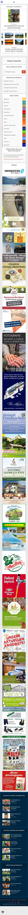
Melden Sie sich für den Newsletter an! (13, 159)
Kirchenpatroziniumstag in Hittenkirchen (16, 870)
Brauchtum (14, 24)
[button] (3, 912)
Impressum (3, 899)
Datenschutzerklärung (21, 899)
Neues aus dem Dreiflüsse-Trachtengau (16, 821)
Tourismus (14, 47)
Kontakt (8, 899)
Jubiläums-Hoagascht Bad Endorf (15, 814)
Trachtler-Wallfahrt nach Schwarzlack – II (15, 800)
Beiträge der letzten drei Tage (11, 84)
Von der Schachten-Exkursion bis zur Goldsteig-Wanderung (16, 835)
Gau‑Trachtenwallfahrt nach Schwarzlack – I (16, 877)
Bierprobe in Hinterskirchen (16, 883)
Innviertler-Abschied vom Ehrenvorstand (15, 807)
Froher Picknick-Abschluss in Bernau (16, 849)
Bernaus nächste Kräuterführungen (14, 842)
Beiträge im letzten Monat (10, 91)
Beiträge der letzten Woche (11, 87)
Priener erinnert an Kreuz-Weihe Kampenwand (16, 891)
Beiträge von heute (8, 81)
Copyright (13, 899)
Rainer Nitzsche (22, 904)
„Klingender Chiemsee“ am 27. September (16, 856)
